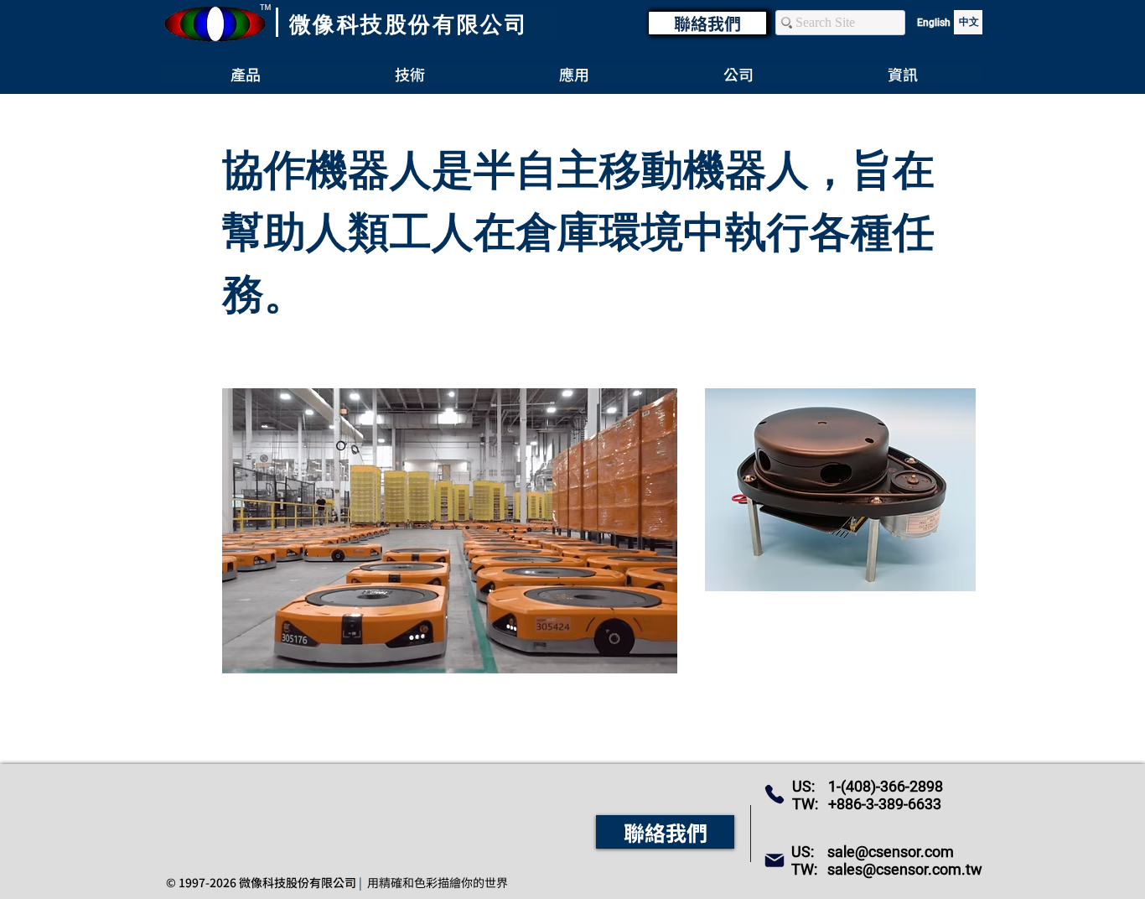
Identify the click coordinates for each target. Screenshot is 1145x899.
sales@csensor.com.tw (904, 869)
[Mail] (774, 860)
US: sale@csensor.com (872, 851)
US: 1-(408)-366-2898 (867, 786)
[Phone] (774, 794)
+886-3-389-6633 (884, 804)
